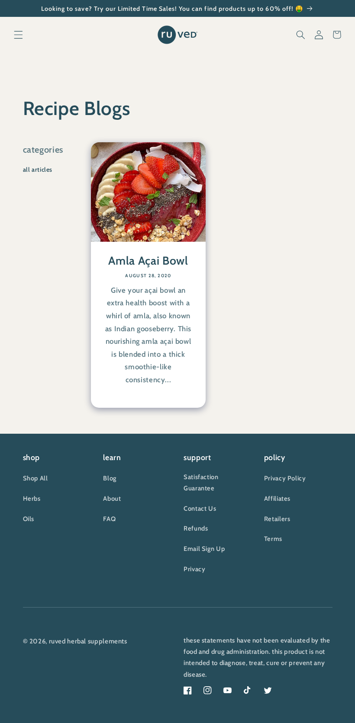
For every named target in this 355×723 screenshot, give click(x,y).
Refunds (196, 528)
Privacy (194, 569)
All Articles (38, 169)
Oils (29, 519)
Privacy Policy (285, 478)
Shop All (35, 478)
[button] (18, 35)
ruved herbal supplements (88, 641)
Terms (273, 539)
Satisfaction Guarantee (201, 482)
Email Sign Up (204, 549)
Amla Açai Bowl (148, 261)
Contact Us (200, 508)
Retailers (277, 519)
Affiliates (277, 498)
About (112, 498)
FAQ (109, 519)
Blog (109, 478)
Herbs (32, 498)
